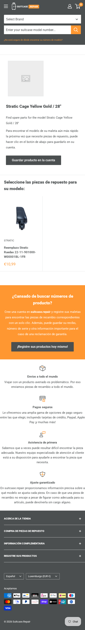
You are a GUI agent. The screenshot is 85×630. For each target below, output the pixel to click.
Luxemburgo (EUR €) (39, 576)
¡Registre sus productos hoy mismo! (42, 347)
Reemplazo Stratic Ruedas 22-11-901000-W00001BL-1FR (20, 252)
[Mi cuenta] (70, 6)
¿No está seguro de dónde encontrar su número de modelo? (33, 40)
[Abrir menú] (6, 6)
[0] (77, 6)
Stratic (9, 240)
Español (10, 576)
